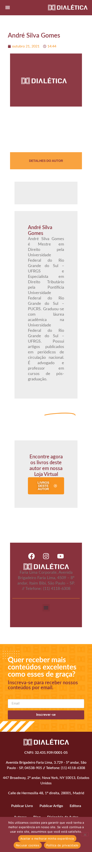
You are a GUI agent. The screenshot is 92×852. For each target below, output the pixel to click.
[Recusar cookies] (85, 834)
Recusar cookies (28, 845)
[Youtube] (60, 556)
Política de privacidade (62, 845)
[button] (7, 7)
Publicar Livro (22, 806)
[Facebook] (31, 556)
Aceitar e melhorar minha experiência (47, 838)
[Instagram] (46, 556)
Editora (75, 806)
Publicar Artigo (51, 806)
